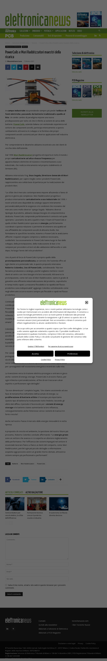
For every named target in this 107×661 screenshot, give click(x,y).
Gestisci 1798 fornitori (36, 346)
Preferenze (72, 353)
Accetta (35, 353)
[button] (86, 302)
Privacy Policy (60, 359)
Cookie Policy (46, 359)
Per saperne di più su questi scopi (60, 346)
